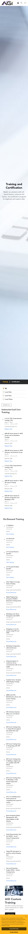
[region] (14, 924)
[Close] (24, 915)
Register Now (8, 429)
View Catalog (10, 534)
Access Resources (11, 592)
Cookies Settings (14, 932)
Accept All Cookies (14, 928)
